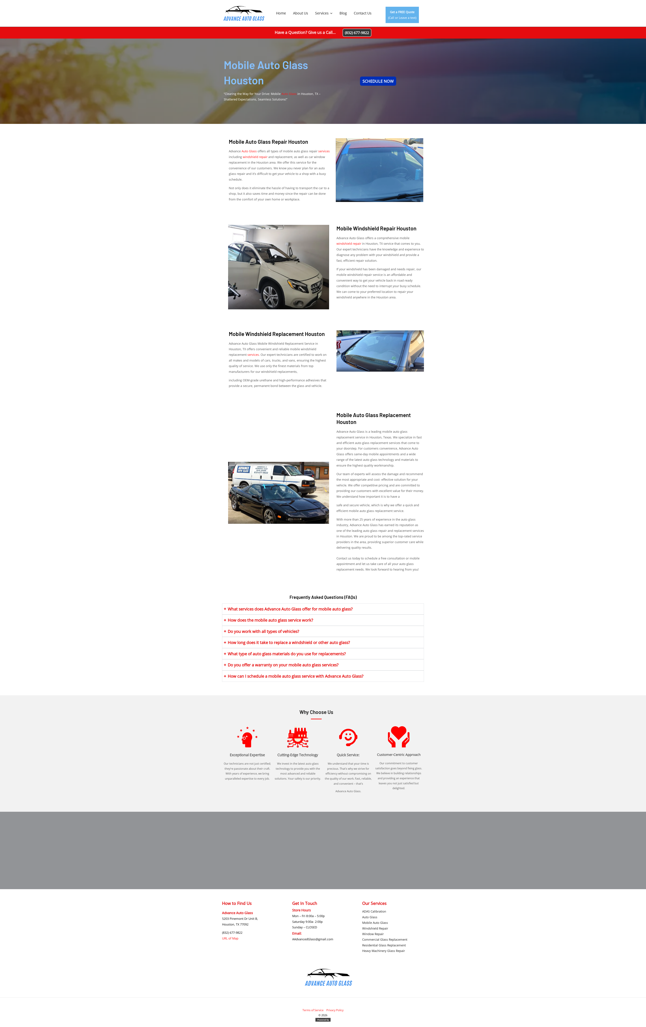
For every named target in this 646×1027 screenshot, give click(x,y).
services (324, 151)
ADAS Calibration (374, 911)
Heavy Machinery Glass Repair (383, 951)
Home (281, 13)
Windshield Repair (375, 928)
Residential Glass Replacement (384, 945)
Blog (343, 13)
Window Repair (373, 934)
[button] (330, 13)
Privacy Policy (335, 1010)
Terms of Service (313, 1010)
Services (322, 13)
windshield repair (255, 157)
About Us (300, 13)
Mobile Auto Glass (375, 923)
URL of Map (230, 938)
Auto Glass (289, 94)
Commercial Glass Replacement (384, 939)
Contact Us (362, 13)
